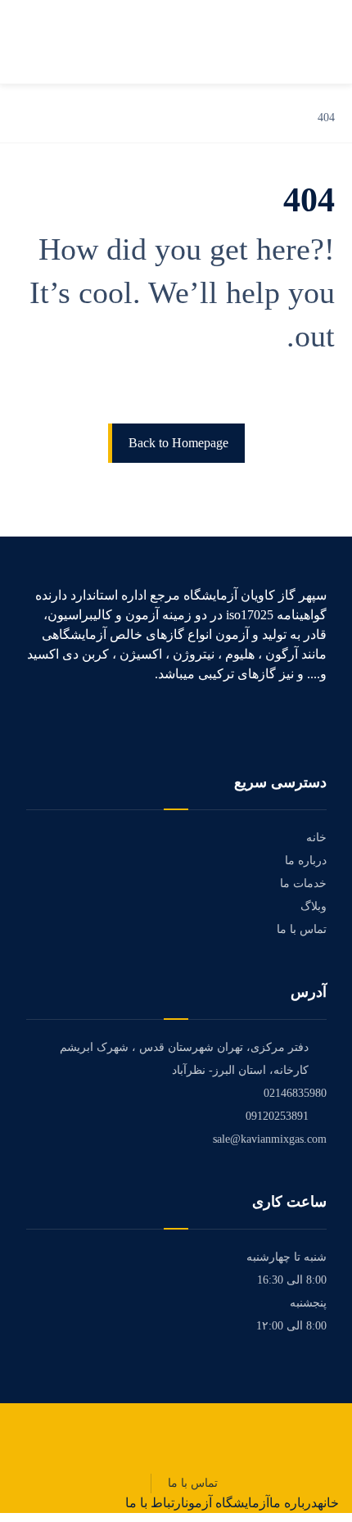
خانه (316, 837)
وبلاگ (313, 906)
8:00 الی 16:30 (292, 1280)
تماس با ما (302, 929)
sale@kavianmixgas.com (270, 1139)
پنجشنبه (308, 1303)
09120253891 (277, 1116)
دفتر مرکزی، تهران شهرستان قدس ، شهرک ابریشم (184, 1047)
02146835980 (295, 1093)
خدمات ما (303, 883)
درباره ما (306, 860)
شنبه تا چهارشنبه (286, 1257)
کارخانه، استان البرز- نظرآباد (240, 1070)
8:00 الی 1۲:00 (291, 1326)
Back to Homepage (178, 443)
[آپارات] (321, 719)
